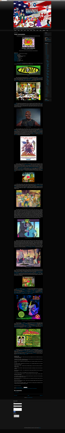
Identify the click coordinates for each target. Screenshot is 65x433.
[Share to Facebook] (26, 387)
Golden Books (40, 292)
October (47, 57)
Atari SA (26, 291)
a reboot (24, 170)
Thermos (15, 293)
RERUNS (44, 30)
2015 (46, 95)
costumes (18, 293)
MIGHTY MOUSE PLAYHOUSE (47, 77)
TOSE (41, 290)
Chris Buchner (47, 38)
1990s (31, 30)
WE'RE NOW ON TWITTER (47, 62)
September (47, 58)
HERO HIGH (47, 79)
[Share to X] (25, 387)
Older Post (41, 395)
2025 (46, 45)
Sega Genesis (35, 290)
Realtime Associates (16, 291)
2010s (37, 30)
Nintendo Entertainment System (26, 290)
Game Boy (31, 290)
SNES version (33, 291)
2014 (46, 96)
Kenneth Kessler (40, 133)
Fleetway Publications (19, 289)
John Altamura (37, 167)
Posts (15, 415)
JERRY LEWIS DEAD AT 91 (47, 74)
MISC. (47, 30)
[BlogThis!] (24, 387)
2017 (46, 54)
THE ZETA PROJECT (47, 81)
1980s (28, 30)
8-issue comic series (25, 288)
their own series (27, 289)
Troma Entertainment (34, 388)
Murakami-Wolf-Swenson (20, 388)
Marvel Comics (18, 288)
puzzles (35, 292)
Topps (26, 292)
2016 (46, 94)
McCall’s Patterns (31, 293)
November (47, 56)
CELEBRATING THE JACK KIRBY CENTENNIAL (47, 65)
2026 (46, 44)
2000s (34, 30)
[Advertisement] (17, 422)
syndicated (24, 388)
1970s (25, 30)
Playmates (36, 289)
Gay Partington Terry (20, 168)
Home (28, 395)
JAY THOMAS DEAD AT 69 (47, 71)
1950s (18, 30)
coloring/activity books (29, 292)
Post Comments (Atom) (29, 397)
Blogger (40, 427)
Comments (15, 416)
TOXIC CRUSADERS (47, 69)
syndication (27, 388)
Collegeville (21, 293)
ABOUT (15, 30)
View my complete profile (48, 41)
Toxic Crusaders (30, 388)
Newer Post (15, 395)
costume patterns (26, 293)
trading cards (22, 292)
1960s (21, 30)
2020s (40, 30)
